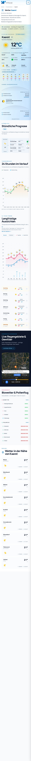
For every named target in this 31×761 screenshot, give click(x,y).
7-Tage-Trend (6, 69)
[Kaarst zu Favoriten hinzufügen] (12, 37)
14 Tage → (14, 69)
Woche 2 (11, 235)
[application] (15, 190)
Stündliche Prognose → (8, 71)
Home (2, 7)
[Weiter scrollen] (27, 146)
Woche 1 (5, 235)
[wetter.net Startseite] (6, 2)
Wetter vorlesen (21, 34)
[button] (5, 145)
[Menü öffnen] (28, 2)
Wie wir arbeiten (6, 231)
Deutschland (9, 7)
